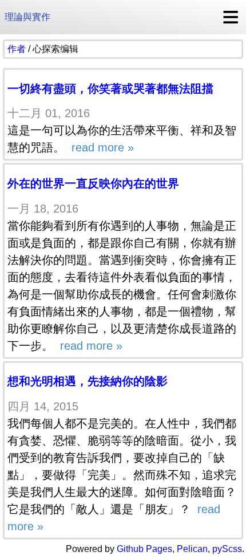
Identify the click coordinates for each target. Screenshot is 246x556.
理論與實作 (27, 17)
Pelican (192, 549)
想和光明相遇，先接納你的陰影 (87, 381)
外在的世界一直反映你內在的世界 (93, 183)
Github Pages (144, 549)
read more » (101, 147)
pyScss (227, 549)
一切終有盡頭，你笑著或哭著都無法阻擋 (110, 88)
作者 (16, 49)
